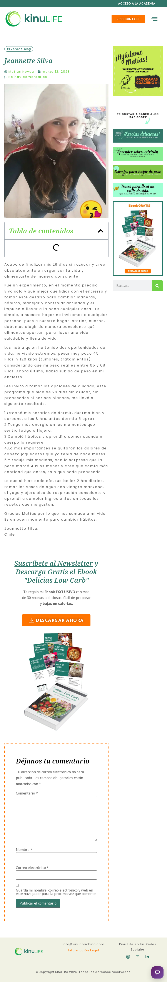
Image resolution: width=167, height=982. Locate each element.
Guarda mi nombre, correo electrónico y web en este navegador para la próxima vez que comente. (56, 891)
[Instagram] (128, 956)
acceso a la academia (136, 3)
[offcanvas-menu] (154, 19)
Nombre (24, 849)
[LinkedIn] (147, 956)
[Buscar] (157, 285)
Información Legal (83, 950)
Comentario (27, 793)
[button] (100, 231)
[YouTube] (137, 956)
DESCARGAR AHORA (60, 620)
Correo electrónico (32, 867)
